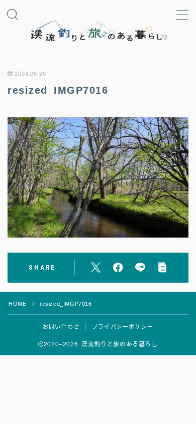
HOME (17, 304)
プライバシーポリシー (122, 327)
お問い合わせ (61, 327)
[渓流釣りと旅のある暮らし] (98, 31)
